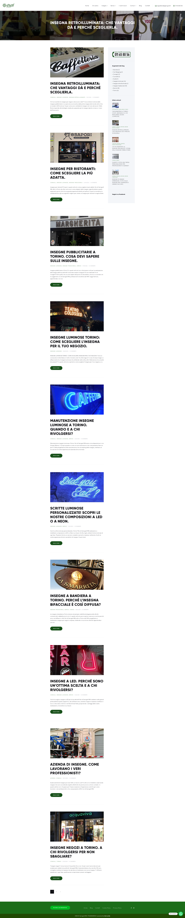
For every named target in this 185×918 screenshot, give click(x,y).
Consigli (53, 97)
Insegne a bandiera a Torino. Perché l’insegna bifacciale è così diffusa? (75, 600)
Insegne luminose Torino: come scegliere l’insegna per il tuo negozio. (75, 341)
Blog (91, 908)
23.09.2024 (86, 182)
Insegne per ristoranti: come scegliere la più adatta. (73, 173)
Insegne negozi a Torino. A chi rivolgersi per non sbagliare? (76, 851)
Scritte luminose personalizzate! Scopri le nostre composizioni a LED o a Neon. (76, 514)
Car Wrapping (117, 72)
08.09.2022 (65, 351)
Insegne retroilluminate (77, 97)
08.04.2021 (78, 609)
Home (85, 908)
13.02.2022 (70, 526)
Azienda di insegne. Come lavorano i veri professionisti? (74, 768)
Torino (72, 609)
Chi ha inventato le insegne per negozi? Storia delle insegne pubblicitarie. (121, 148)
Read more (56, 116)
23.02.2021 (77, 695)
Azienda (52, 778)
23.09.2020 (65, 861)
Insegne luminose (62, 97)
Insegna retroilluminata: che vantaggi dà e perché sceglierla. (75, 87)
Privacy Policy (117, 908)
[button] (181, 914)
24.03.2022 (77, 438)
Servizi (79, 266)
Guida (115, 79)
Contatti (97, 908)
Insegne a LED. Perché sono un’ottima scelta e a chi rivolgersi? (76, 685)
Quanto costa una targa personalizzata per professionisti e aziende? (120, 164)
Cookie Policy (106, 908)
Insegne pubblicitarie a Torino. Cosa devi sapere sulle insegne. (74, 256)
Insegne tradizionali (76, 182)
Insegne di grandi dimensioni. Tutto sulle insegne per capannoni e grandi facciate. (120, 181)
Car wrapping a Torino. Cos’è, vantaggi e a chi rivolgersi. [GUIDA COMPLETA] (120, 114)
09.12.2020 (65, 778)
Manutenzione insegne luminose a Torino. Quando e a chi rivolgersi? (72, 427)
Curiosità (115, 76)
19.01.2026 (89, 97)
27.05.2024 (85, 266)
